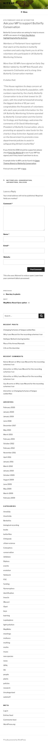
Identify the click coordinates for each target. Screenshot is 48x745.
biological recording (11, 525)
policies (23, 182)
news (5, 661)
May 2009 (7, 489)
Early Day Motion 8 (15, 153)
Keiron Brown (8, 362)
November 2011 (9, 453)
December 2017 (9, 426)
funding (6, 584)
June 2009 (7, 484)
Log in (5, 711)
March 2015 (8, 435)
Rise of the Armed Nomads (14, 344)
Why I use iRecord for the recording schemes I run (23, 334)
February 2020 (9, 407)
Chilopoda (7, 539)
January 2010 (8, 471)
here (24, 169)
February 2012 (9, 448)
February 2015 (9, 439)
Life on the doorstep (11, 348)
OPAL (5, 665)
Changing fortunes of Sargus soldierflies (19, 330)
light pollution (8, 625)
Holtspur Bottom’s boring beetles (16, 339)
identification (8, 593)
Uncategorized (9, 692)
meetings (7, 634)
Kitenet (10, 3)
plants (5, 679)
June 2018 (7, 421)
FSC (5, 579)
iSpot (5, 607)
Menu (25, 12)
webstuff (7, 697)
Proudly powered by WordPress (14, 740)
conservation (25, 180)
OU (4, 670)
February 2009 (9, 498)
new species (8, 656)
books (5, 530)
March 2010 (8, 466)
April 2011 (7, 457)
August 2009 (8, 480)
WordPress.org (9, 724)
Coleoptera (7, 548)
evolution (7, 570)
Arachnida (7, 516)
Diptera (6, 561)
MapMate (7, 629)
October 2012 (8, 444)
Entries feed (8, 715)
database (7, 557)
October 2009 (9, 475)
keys (5, 611)
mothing (6, 643)
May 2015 (7, 430)
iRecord (6, 602)
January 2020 (8, 412)
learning (6, 616)
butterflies (12, 180)
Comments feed (9, 720)
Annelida (6, 512)
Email (6, 246)
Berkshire (7, 521)
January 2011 (8, 462)
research (6, 688)
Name (6, 234)
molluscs (6, 638)
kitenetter (29, 20)
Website (6, 257)
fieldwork (7, 575)
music (5, 652)
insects (6, 597)
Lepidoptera (12, 182)
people (6, 674)
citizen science (9, 543)
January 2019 (8, 417)
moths (5, 647)
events (6, 566)
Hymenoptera (8, 589)
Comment (8, 204)
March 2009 (8, 493)
